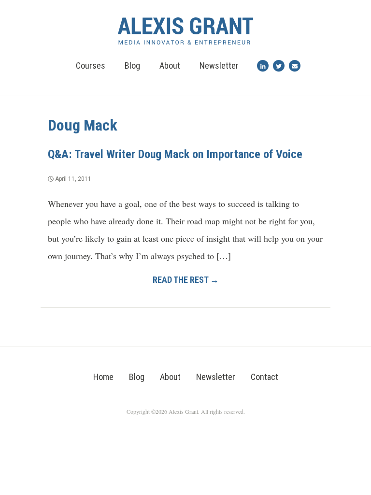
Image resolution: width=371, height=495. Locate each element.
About (169, 65)
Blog (132, 65)
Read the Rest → (186, 280)
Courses (90, 65)
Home (103, 377)
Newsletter (219, 65)
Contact (264, 377)
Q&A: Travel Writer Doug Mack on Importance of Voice (175, 154)
